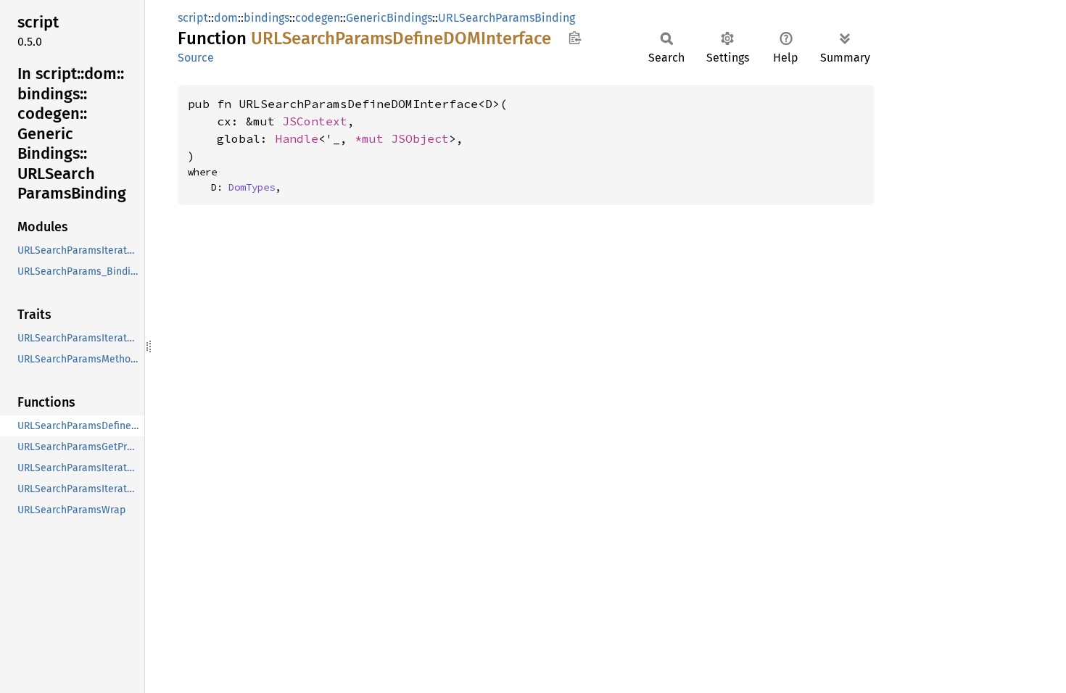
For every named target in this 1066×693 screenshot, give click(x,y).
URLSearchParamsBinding (506, 18)
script (193, 18)
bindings (266, 18)
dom (226, 18)
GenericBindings (389, 18)
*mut (373, 138)
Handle (296, 138)
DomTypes (251, 187)
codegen (317, 18)
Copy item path (575, 37)
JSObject (420, 138)
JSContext (314, 121)
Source (196, 58)
